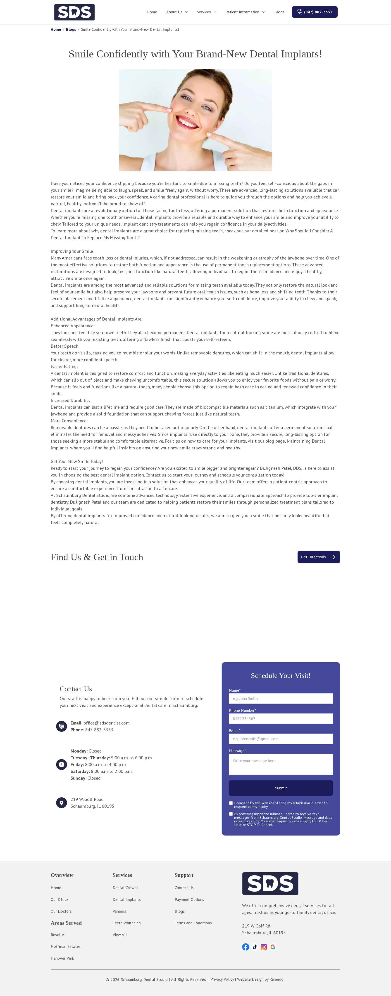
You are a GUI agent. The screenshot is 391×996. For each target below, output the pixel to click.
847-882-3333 (99, 730)
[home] (74, 12)
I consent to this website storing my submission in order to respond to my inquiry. (281, 804)
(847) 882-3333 (318, 11)
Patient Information (242, 11)
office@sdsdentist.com (106, 723)
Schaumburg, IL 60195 (92, 806)
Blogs (279, 11)
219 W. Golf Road (87, 799)
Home (152, 11)
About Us (174, 11)
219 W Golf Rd (256, 926)
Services (204, 11)
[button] (245, 947)
